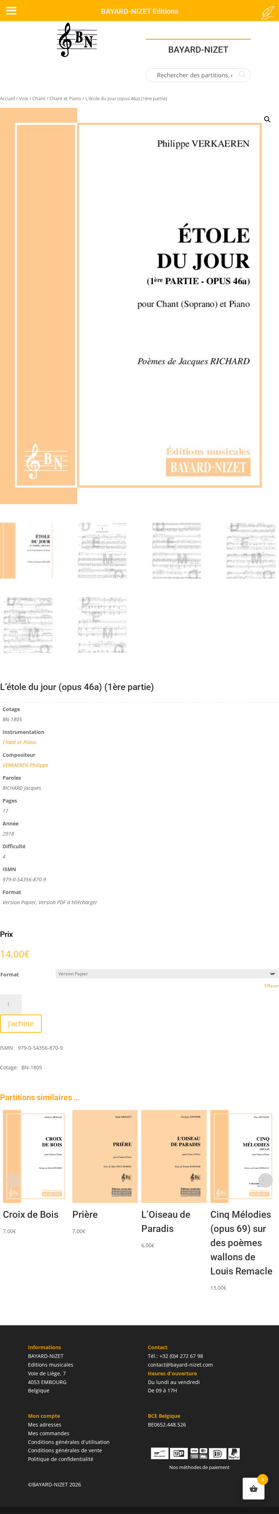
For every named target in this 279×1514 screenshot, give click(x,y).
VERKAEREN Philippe (25, 765)
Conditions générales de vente (65, 1450)
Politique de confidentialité (60, 1459)
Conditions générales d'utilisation (69, 1441)
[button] (267, 119)
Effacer (271, 985)
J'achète (21, 1023)
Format (9, 974)
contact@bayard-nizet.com (180, 1364)
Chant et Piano (65, 98)
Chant (38, 98)
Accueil (7, 98)
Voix (23, 98)
